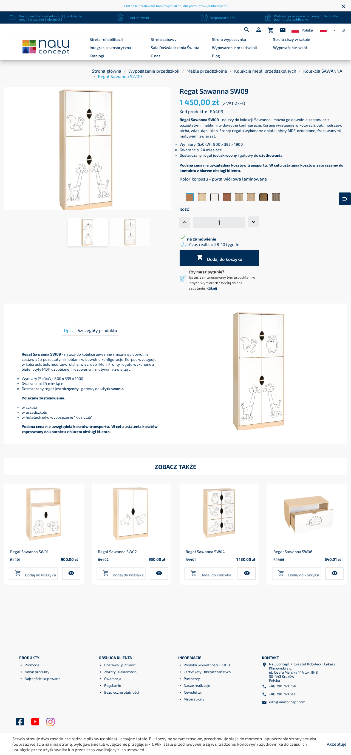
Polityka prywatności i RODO (207, 665)
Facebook (20, 722)
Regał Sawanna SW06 (292, 552)
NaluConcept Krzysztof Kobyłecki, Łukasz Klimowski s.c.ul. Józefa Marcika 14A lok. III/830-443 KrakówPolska (302, 672)
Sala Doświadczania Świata (175, 47)
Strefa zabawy (164, 39)
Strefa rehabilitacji (106, 39)
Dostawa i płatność (119, 665)
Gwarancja (112, 678)
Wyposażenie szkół (290, 47)
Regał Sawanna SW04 (205, 552)
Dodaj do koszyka (219, 258)
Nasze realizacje (197, 685)
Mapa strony (194, 699)
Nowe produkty (37, 672)
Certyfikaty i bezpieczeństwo (207, 672)
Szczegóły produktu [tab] (97, 330)
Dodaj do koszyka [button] (35, 573)
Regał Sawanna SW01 (29, 552)
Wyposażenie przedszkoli (234, 47)
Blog (216, 55)
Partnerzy (192, 678)
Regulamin (112, 685)
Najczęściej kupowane (42, 678)
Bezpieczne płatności (121, 692)
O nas (155, 55)
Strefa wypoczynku (229, 39)
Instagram (50, 722)
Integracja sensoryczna (110, 47)
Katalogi (97, 55)
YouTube (35, 722)
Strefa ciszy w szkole (291, 39)
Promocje (32, 665)
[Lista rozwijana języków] (295, 30)
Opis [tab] (68, 330)
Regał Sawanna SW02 (117, 552)
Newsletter (193, 692)
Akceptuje (337, 744)
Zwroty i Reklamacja (120, 672)
